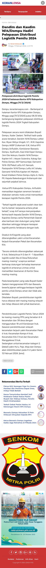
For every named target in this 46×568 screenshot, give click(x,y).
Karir (36, 559)
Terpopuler (23, 12)
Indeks (38, 12)
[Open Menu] (43, 3)
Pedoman (20, 559)
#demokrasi (8, 361)
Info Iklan (29, 559)
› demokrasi (11, 22)
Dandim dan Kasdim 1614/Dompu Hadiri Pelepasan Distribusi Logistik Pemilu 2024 (19, 32)
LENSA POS (29, 562)
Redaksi (11, 559)
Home (4, 22)
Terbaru (7, 12)
